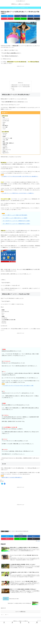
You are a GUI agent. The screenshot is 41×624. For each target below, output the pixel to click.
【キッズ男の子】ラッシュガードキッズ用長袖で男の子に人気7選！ (16, 223)
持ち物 (18, 531)
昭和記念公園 (26, 531)
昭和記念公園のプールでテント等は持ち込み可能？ (21, 86)
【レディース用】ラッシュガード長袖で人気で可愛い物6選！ (15, 215)
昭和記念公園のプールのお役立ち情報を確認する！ (12, 477)
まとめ (13, 88)
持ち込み (21, 531)
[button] (33, 19)
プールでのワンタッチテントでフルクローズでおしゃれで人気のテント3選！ (18, 385)
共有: (13, 89)
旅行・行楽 (6, 531)
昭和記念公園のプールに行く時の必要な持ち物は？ (21, 84)
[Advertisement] (20, 73)
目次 (19, 82)
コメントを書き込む (20, 611)
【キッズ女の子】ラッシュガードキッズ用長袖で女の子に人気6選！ (16, 220)
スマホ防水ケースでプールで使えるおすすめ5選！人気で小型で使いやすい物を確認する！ (20, 176)
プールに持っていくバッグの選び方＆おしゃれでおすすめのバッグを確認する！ (18, 193)
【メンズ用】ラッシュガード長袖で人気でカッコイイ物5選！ (15, 217)
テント (11, 531)
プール (3, 531)
